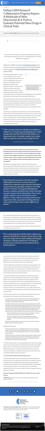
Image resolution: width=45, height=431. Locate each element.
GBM (22, 377)
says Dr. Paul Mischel (18, 153)
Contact (27, 2)
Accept (38, 426)
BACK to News (6, 7)
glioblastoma (26, 377)
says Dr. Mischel (33, 265)
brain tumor (18, 377)
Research (20, 33)
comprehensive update (29, 65)
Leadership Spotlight (34, 33)
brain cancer (12, 377)
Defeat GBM (10, 379)
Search (33, 2)
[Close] (43, 425)
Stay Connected (17, 2)
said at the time (38, 141)
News (23, 2)
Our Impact (25, 33)
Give (37, 2)
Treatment (31, 377)
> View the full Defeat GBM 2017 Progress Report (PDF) (16, 355)
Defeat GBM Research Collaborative (27, 69)
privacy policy (24, 427)
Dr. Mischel (39, 207)
